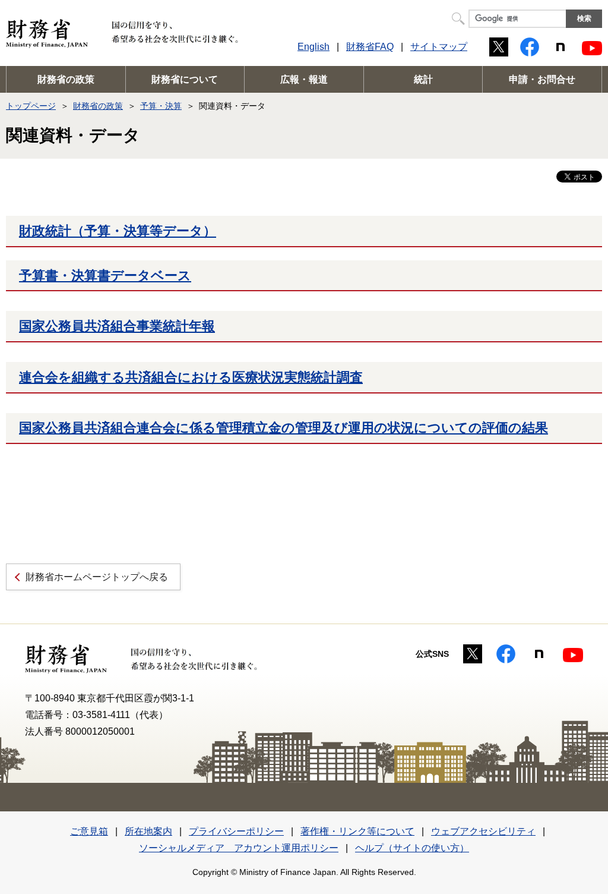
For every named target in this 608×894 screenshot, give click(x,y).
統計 (423, 79)
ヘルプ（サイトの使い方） (412, 848)
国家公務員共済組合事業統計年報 (117, 326)
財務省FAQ (370, 47)
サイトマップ (438, 47)
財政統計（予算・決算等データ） (117, 231)
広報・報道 (304, 79)
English (313, 47)
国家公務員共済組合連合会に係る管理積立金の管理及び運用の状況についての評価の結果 (283, 427)
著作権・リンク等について (357, 831)
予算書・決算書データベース (105, 275)
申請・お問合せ (542, 79)
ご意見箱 (89, 831)
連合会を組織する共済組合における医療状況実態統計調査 (191, 377)
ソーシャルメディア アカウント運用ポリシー (238, 848)
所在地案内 (148, 831)
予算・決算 (161, 106)
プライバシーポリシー (236, 831)
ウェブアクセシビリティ (483, 831)
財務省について (184, 79)
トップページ (31, 106)
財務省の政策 (65, 79)
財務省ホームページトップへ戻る (97, 577)
